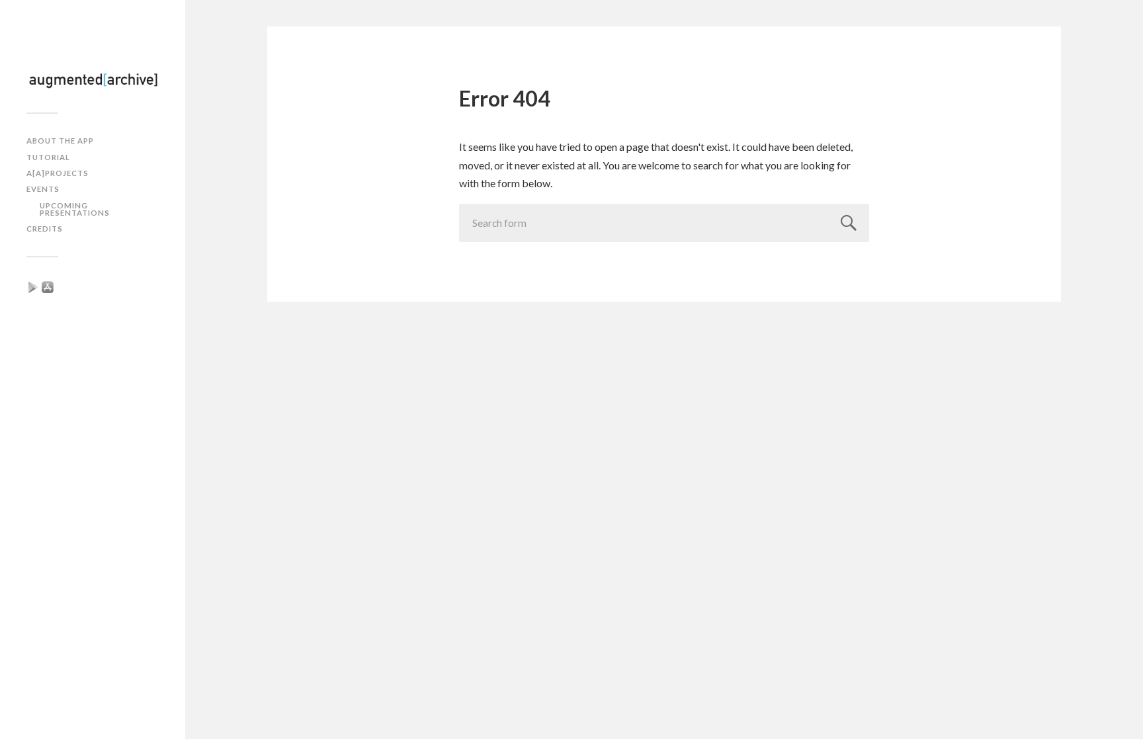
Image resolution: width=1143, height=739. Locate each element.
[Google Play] (33, 285)
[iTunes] (47, 285)
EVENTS (43, 189)
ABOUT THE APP (60, 140)
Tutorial (48, 157)
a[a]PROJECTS (57, 173)
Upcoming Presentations (75, 209)
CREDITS (44, 228)
